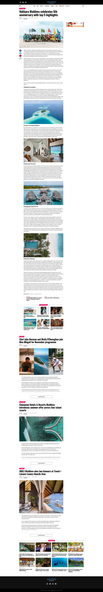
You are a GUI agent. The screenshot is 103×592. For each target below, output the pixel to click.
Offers (56, 5)
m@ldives (25, 18)
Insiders (52, 5)
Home (34, 5)
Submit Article (61, 5)
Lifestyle (41, 5)
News (37, 5)
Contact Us (68, 5)
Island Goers (47, 5)
